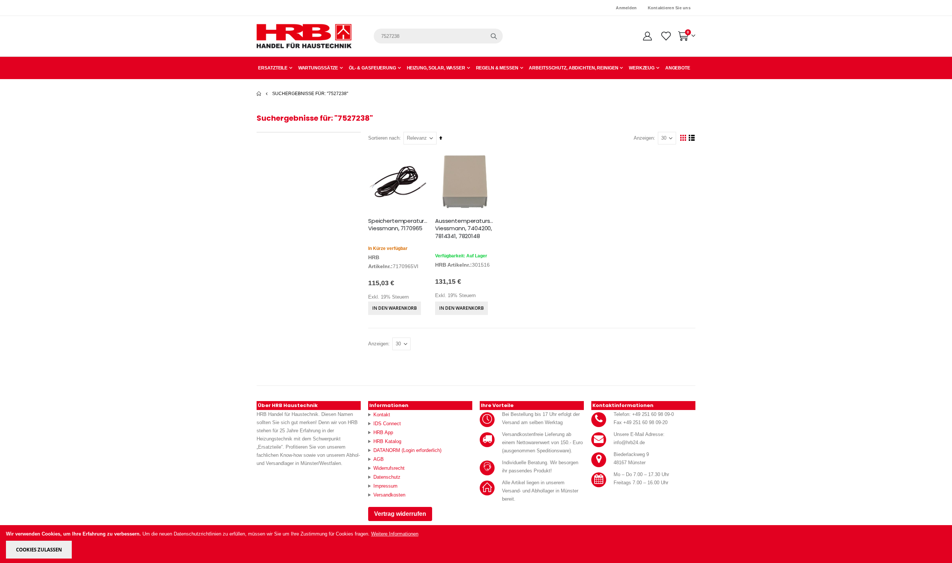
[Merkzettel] (665, 36)
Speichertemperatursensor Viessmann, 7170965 (398, 224)
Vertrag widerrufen (400, 514)
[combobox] (438, 36)
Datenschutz (387, 477)
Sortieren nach (383, 138)
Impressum (385, 486)
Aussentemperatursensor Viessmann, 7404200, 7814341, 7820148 (465, 228)
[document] (476, 544)
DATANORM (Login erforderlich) (407, 450)
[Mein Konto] (647, 36)
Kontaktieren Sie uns (669, 8)
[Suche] (494, 36)
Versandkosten (389, 495)
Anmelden (626, 8)
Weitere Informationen (394, 534)
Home (259, 93)
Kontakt (381, 414)
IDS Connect (387, 423)
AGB (378, 459)
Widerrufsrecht (389, 468)
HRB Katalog (387, 441)
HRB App (383, 432)
